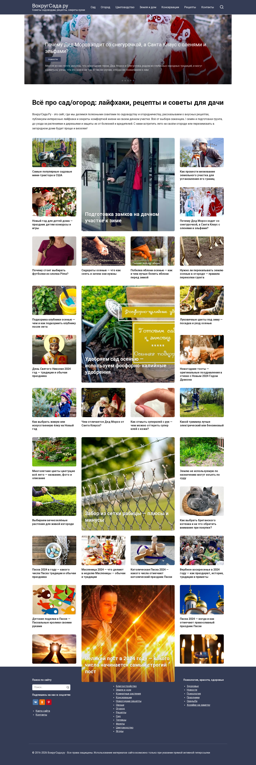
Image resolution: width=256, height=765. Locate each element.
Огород (105, 7)
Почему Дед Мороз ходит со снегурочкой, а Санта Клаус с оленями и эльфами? (200, 224)
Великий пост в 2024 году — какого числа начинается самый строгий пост (127, 664)
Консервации (170, 7)
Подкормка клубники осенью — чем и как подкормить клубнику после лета (54, 323)
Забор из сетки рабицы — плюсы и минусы (127, 516)
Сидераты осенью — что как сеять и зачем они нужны (101, 271)
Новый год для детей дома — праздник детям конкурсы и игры (52, 224)
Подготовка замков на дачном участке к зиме (122, 217)
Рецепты (190, 7)
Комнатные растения (128, 693)
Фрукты (120, 723)
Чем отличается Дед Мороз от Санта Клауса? (103, 423)
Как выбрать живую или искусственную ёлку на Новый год (53, 425)
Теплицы (121, 720)
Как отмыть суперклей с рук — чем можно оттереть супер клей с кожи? (151, 425)
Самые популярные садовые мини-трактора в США (52, 173)
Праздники (193, 697)
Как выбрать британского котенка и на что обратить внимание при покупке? (198, 524)
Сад (93, 7)
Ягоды (119, 731)
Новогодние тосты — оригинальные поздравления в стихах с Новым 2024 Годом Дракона (201, 374)
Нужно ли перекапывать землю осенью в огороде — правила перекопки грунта (201, 273)
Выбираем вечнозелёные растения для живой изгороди (53, 522)
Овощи (120, 705)
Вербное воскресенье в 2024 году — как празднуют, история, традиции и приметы (201, 573)
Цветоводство (124, 7)
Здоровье (193, 686)
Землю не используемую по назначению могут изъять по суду (200, 474)
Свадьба (192, 701)
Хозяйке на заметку (198, 705)
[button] (122, 80)
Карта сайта (43, 710)
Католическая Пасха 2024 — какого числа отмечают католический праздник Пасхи (151, 573)
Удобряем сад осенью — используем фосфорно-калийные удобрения (125, 365)
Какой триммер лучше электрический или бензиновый (202, 423)
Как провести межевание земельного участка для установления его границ (197, 175)
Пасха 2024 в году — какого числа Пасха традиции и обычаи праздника (54, 573)
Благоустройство (126, 686)
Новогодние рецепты (128, 701)
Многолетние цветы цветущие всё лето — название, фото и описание (53, 474)
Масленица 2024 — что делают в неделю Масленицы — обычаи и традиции (103, 573)
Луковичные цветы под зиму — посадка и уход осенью (201, 321)
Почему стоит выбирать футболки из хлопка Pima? (50, 271)
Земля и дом (148, 7)
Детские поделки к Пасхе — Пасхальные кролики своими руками (52, 622)
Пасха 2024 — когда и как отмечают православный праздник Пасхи (197, 622)
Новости (192, 689)
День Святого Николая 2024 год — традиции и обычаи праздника (51, 372)
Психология (194, 693)
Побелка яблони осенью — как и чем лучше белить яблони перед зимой (151, 273)
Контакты (207, 7)
